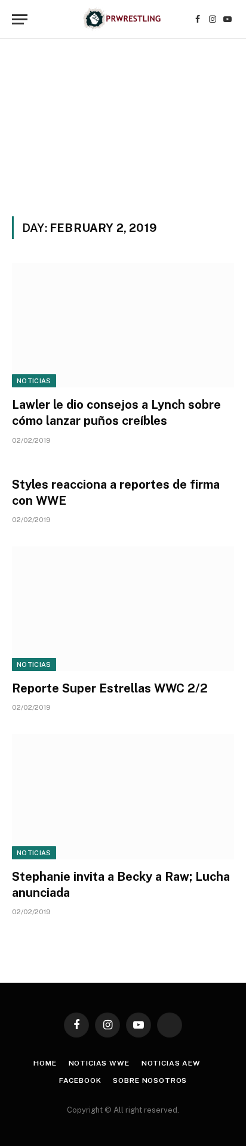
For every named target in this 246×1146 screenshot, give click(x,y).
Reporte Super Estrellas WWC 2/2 (110, 688)
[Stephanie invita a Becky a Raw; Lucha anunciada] (123, 796)
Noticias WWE (99, 1063)
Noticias (34, 380)
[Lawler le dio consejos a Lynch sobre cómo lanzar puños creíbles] (123, 325)
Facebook (80, 1080)
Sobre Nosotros (150, 1080)
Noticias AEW (171, 1063)
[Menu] (19, 19)
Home (44, 1063)
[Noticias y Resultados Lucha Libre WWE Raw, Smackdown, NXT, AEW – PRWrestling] (122, 19)
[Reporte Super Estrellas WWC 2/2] (123, 608)
